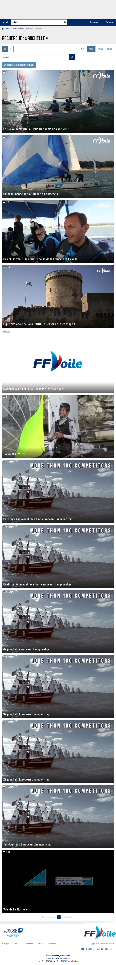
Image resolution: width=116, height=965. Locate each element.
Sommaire (52, 943)
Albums (100, 49)
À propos (5, 943)
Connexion (94, 22)
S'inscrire (109, 22)
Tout (82, 49)
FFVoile (96, 8)
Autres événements (18, 29)
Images (109, 49)
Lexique (40, 943)
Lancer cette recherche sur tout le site (20, 65)
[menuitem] (6, 29)
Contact (17, 943)
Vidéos (91, 49)
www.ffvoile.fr (73, 961)
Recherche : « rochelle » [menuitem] (34, 29)
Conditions (29, 943)
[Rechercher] (65, 22)
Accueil (6, 29)
